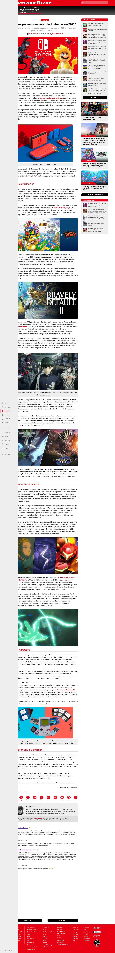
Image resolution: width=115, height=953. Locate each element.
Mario (44, 930)
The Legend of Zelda (49, 932)
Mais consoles (31, 949)
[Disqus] (45, 847)
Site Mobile (19, 932)
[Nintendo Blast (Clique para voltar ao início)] (32, 3)
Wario (59, 936)
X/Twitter (27, 800)
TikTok (41, 800)
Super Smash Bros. (62, 944)
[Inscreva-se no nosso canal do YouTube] (12, 950)
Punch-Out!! (60, 940)
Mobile (29, 934)
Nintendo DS (30, 942)
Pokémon (60, 927)
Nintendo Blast (38, 818)
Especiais (18, 936)
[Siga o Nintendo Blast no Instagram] (6, 950)
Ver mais (94, 97)
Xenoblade (60, 942)
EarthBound (60, 938)
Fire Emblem (61, 933)
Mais (75, 800)
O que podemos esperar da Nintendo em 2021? (45, 24)
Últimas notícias (89, 20)
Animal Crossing (47, 945)
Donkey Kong (61, 931)
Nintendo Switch (31, 932)
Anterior (27, 920)
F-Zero (45, 938)
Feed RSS (75, 938)
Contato (86, 934)
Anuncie (86, 936)
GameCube (30, 945)
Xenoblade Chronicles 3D (66, 690)
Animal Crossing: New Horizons (51, 98)
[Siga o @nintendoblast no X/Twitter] (9, 950)
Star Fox (45, 936)
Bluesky (62, 800)
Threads (55, 800)
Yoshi (44, 940)
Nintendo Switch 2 (32, 930)
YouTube (35, 800)
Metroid (59, 929)
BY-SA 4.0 (68, 820)
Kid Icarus (46, 947)
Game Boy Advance (32, 947)
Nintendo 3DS (31, 938)
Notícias (18, 934)
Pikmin (45, 942)
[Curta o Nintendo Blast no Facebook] (3, 950)
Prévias (18, 940)
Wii (28, 940)
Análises (18, 938)
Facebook (76, 930)
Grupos (69, 800)
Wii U (28, 936)
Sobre (85, 930)
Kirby (44, 934)
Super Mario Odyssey (61, 208)
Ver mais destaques (94, 195)
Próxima (62, 920)
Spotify (48, 800)
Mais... (74, 940)
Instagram (21, 800)
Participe (86, 932)
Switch (45, 20)
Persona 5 (23, 327)
